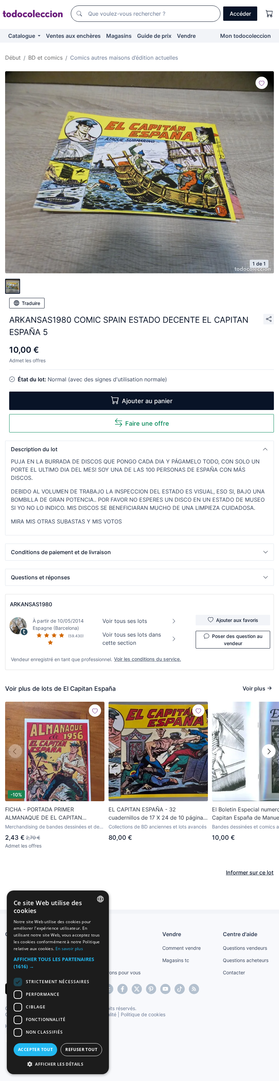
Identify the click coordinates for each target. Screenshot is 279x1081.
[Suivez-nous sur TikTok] (180, 989)
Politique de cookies (143, 1014)
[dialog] (58, 982)
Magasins (119, 35)
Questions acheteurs (245, 960)
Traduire (31, 303)
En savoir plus (69, 948)
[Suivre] (262, 83)
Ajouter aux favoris (237, 620)
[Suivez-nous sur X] (137, 989)
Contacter (234, 972)
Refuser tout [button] (81, 1049)
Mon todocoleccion (245, 35)
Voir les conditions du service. (147, 659)
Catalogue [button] (22, 35)
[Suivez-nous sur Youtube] (165, 989)
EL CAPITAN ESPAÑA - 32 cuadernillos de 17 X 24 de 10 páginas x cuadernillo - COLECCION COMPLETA (157, 814)
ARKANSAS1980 (31, 604)
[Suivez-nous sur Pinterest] (151, 989)
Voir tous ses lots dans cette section (131, 638)
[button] (139, 449)
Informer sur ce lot (250, 872)
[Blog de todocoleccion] (194, 989)
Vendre (186, 35)
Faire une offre (147, 423)
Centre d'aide (240, 934)
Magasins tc (175, 960)
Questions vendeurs (245, 948)
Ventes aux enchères (73, 35)
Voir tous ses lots (124, 621)
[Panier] (269, 13)
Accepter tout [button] (35, 1049)
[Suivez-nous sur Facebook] (122, 989)
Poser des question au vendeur (237, 639)
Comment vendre (181, 948)
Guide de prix (154, 35)
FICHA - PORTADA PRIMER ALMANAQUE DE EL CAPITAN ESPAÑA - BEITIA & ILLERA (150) (47, 814)
